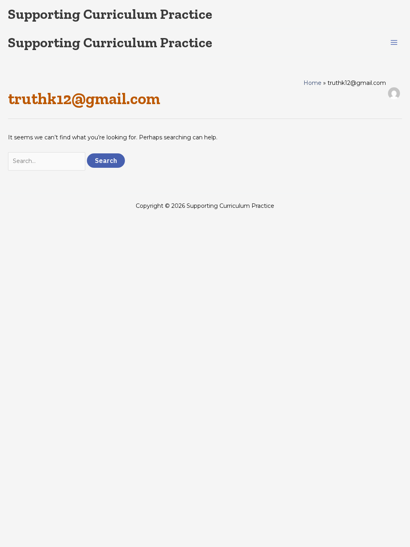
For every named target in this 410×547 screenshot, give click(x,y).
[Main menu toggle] (394, 42)
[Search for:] (47, 161)
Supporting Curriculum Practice (110, 14)
